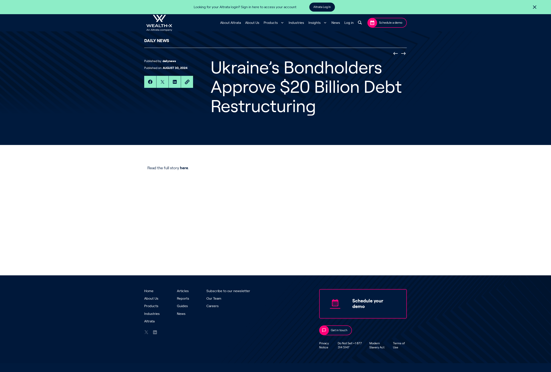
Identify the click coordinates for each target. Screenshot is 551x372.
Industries (296, 22)
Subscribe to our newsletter (228, 291)
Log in (349, 22)
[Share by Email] (187, 82)
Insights (314, 22)
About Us (252, 22)
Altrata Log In (322, 7)
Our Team (213, 298)
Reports (183, 298)
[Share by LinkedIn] (175, 82)
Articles (183, 291)
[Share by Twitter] (162, 82)
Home (148, 291)
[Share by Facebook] (150, 82)
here (184, 168)
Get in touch (339, 330)
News (335, 22)
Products (271, 22)
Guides (182, 306)
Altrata (149, 321)
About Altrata (230, 22)
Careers (212, 306)
